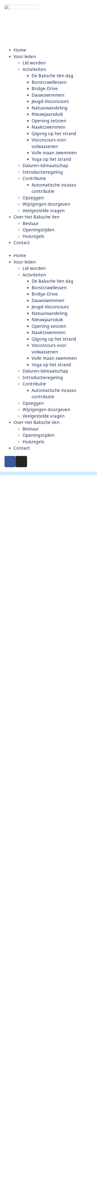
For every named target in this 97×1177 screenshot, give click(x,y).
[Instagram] (21, 461)
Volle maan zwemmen (54, 153)
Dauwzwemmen (48, 95)
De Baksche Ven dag (52, 76)
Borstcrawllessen (49, 82)
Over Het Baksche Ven (36, 217)
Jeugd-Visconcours (50, 101)
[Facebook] (10, 461)
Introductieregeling (43, 172)
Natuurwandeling (49, 108)
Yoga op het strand (51, 159)
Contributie (34, 178)
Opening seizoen (49, 121)
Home (20, 50)
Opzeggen (33, 198)
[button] (48, 249)
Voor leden (25, 56)
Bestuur (31, 223)
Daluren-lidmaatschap (45, 165)
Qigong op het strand (54, 134)
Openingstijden (38, 230)
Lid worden (34, 63)
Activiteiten (34, 69)
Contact (22, 243)
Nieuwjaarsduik (47, 114)
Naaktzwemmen (48, 127)
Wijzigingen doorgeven (46, 204)
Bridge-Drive (45, 88)
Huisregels (33, 236)
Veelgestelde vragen (44, 211)
